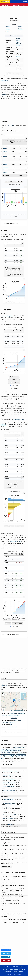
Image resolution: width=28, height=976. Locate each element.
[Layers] (3, 709)
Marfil (4, 159)
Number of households (14, 379)
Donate (16, 969)
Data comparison (7, 223)
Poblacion (5, 164)
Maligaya (5, 156)
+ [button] (2, 693)
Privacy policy (8, 971)
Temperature (17, 720)
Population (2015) (19, 181)
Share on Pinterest (6, 960)
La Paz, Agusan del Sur (8, 757)
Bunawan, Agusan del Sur (9, 782)
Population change (8, 634)
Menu (25, 1)
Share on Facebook (6, 949)
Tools (8, 966)
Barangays (8, 26)
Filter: (2, 134)
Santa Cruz (5, 167)
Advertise (5, 969)
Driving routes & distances (10, 732)
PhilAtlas (6, 1)
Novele (4, 161)
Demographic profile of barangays (11, 131)
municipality (18, 38)
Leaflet (11, 710)
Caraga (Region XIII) (5, 5)
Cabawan (5, 151)
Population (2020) (9, 181)
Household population (14, 376)
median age (3, 424)
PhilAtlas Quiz (14, 966)
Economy (8, 28)
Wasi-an (5, 172)
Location (20, 26)
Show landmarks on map (6, 866)
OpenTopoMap (21, 713)
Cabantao (5, 148)
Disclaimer (15, 971)
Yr (10, 724)
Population (8, 623)
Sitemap (21, 971)
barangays (10, 125)
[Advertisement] (14, 11)
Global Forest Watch (12, 727)
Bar (17, 385)
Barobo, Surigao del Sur (8, 755)
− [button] (2, 695)
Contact (11, 969)
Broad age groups (19, 525)
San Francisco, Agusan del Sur (8, 753)
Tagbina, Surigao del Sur (8, 775)
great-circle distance (7, 764)
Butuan (2, 750)
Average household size (14, 382)
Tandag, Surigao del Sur (19, 749)
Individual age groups (9, 525)
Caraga (4, 94)
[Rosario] (14, 700)
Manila (10, 824)
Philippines (8, 4)
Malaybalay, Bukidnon (6, 752)
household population (8, 316)
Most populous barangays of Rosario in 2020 (14, 215)
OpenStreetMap (13, 713)
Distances (20, 28)
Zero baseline (15, 388)
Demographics (8, 31)
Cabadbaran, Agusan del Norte (12, 750)
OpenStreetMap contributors (18, 710)
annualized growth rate (15, 541)
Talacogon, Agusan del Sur (9, 790)
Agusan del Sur (16, 5)
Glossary (4, 966)
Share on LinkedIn (6, 956)
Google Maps (16, 715)
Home (2, 4)
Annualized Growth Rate (17, 623)
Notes (20, 31)
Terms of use (22, 969)
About (24, 966)
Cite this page (4, 944)
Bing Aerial (10, 715)
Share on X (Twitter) (6, 953)
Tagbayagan (5, 169)
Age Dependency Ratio (18, 419)
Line (13, 385)
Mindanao (16, 4)
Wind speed (11, 722)
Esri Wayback (13, 717)
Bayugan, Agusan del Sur (7, 749)
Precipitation (5, 722)
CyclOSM (4, 715)
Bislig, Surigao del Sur (19, 747)
